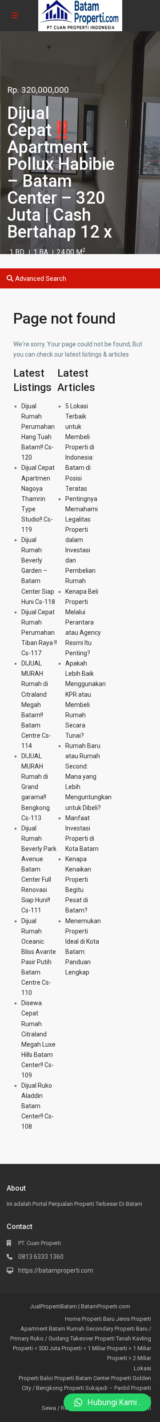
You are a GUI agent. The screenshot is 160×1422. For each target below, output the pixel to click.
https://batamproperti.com (55, 1270)
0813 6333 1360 (41, 1256)
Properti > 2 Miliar (129, 1358)
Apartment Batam (42, 1328)
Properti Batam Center (82, 1378)
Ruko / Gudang (49, 1338)
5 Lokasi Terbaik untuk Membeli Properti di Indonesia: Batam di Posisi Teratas (79, 447)
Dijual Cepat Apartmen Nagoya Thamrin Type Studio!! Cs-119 (38, 498)
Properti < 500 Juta (36, 1348)
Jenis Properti (133, 1318)
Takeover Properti (92, 1338)
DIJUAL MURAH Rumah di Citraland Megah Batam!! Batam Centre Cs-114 (36, 704)
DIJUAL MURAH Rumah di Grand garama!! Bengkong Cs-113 (35, 787)
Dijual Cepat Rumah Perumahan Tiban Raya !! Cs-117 (39, 632)
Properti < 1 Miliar (84, 1348)
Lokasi (142, 1368)
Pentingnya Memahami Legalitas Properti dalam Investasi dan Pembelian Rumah (81, 540)
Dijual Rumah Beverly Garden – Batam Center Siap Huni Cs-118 (38, 570)
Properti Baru (98, 1318)
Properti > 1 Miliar (129, 1348)
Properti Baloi (36, 1378)
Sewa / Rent (57, 1408)
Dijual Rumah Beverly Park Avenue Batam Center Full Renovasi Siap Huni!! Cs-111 (38, 869)
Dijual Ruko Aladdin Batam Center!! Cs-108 (37, 1106)
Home (72, 1318)
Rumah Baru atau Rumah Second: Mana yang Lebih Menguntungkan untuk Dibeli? (88, 776)
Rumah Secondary (90, 1328)
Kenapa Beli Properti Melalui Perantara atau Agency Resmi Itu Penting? (83, 622)
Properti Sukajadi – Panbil (97, 1388)
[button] (107, 1402)
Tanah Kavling (133, 1338)
